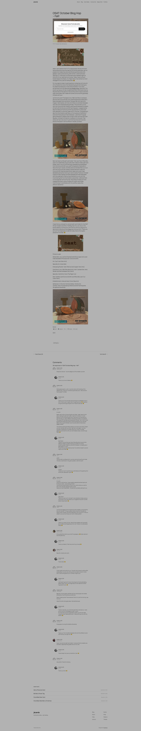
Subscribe (82, 29)
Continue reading (70, 32)
